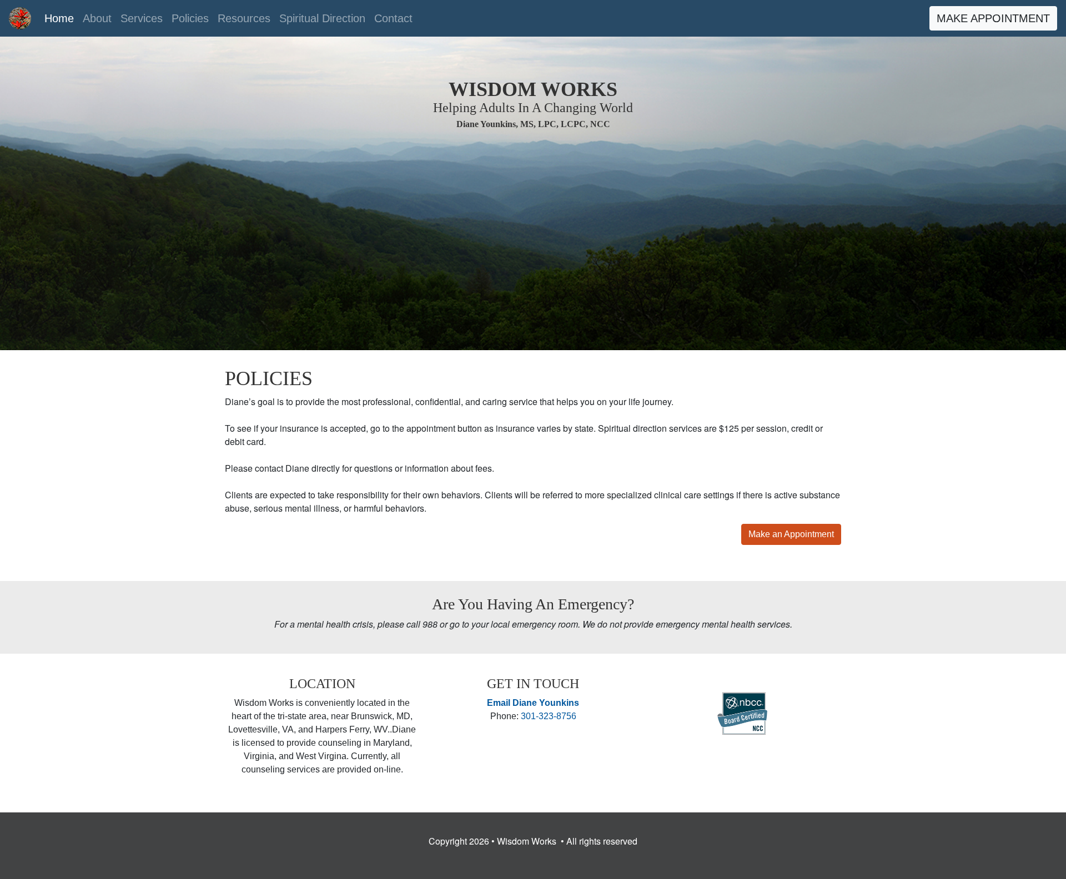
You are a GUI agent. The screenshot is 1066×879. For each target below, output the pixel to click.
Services (141, 18)
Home (61, 18)
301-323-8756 (548, 716)
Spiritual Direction (322, 18)
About (97, 18)
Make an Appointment (791, 534)
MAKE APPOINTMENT (993, 18)
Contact (393, 18)
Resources (244, 18)
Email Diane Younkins (533, 703)
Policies (190, 18)
